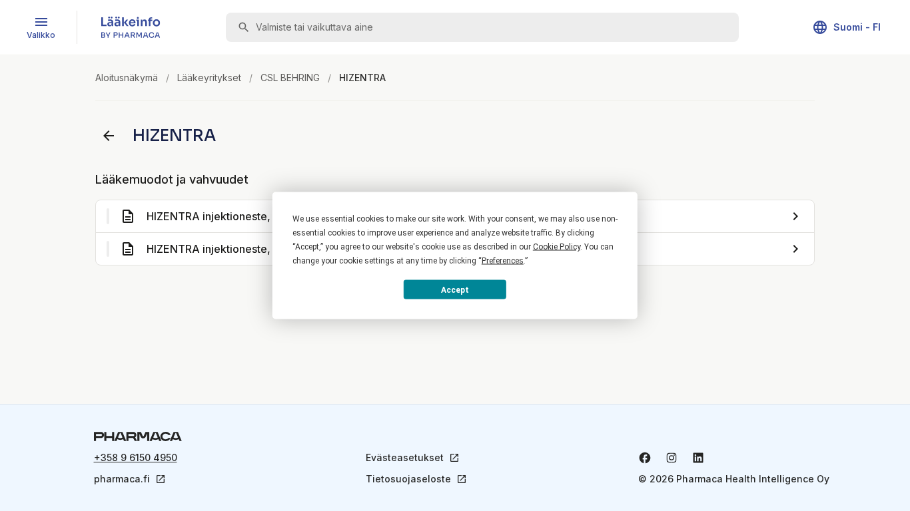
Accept (455, 289)
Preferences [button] (503, 260)
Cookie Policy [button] (556, 247)
